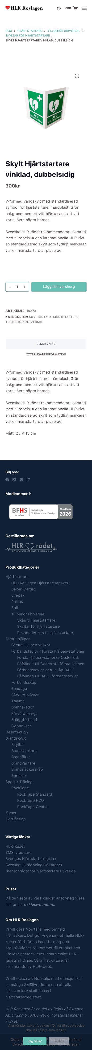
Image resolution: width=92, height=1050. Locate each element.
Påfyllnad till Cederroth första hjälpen (50, 663)
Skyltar (17, 744)
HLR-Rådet (15, 846)
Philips (17, 601)
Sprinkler (19, 775)
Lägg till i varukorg (59, 286)
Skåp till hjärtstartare (36, 620)
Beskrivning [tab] (46, 344)
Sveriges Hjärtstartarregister (31, 858)
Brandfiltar (20, 756)
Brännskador (22, 707)
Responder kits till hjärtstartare (45, 632)
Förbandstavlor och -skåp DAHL (46, 669)
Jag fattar (35, 1041)
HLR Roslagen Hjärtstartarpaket (39, 583)
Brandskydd (16, 738)
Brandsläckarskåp (27, 769)
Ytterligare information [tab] (46, 354)
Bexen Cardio (23, 589)
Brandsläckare (24, 750)
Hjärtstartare (17, 576)
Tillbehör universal (24, 322)
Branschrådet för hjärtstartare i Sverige (40, 871)
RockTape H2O (30, 800)
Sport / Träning (19, 781)
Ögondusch (21, 726)
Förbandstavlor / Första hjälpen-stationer (47, 651)
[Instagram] (21, 479)
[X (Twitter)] (14, 479)
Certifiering (15, 819)
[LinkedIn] (28, 479)
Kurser (11, 812)
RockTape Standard (34, 794)
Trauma (18, 701)
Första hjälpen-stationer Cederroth (48, 657)
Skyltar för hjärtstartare (54, 317)
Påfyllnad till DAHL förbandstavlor (47, 676)
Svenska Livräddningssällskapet (33, 865)
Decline (59, 1041)
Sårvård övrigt (24, 713)
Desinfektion (16, 732)
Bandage (19, 688)
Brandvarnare (23, 763)
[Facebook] (7, 479)
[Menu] (84, 8)
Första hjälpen (17, 638)
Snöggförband (24, 719)
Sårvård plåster (25, 694)
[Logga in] (59, 8)
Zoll (14, 607)
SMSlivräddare (18, 852)
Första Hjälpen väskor (30, 645)
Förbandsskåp (23, 682)
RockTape (20, 787)
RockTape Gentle (32, 806)
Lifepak (18, 595)
